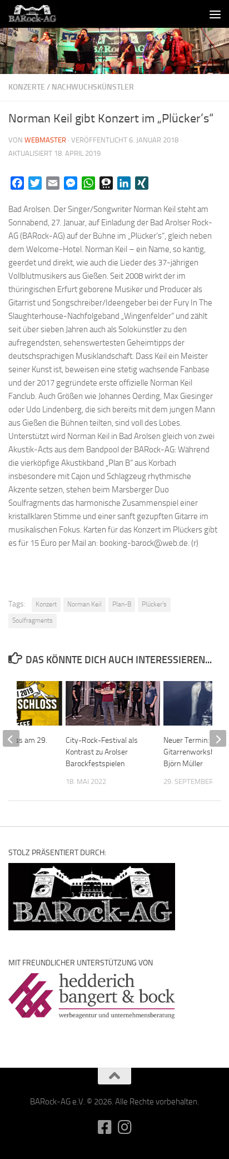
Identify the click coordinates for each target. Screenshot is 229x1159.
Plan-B (121, 604)
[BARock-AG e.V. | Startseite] (40, 13)
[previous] (11, 738)
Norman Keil (84, 604)
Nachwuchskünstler (93, 87)
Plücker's (154, 604)
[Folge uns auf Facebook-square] (104, 1127)
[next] (218, 738)
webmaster (45, 140)
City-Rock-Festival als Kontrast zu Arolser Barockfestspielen (102, 752)
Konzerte (26, 87)
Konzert (46, 604)
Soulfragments (32, 620)
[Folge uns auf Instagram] (124, 1127)
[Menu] (215, 14)
